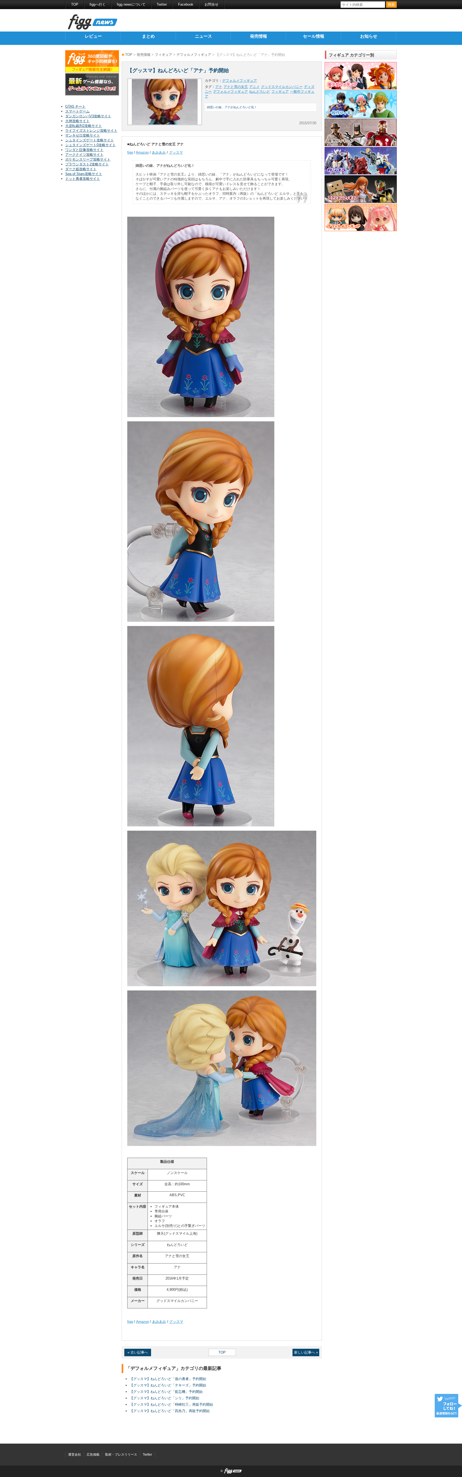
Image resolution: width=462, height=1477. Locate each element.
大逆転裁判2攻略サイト (83, 126)
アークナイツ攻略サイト (84, 155)
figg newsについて (131, 4)
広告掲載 (93, 1454)
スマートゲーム (77, 111)
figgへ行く (98, 4)
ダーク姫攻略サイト (81, 169)
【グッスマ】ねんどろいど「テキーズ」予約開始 (168, 1385)
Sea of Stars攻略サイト (83, 174)
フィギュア (163, 55)
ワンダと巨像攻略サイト (84, 150)
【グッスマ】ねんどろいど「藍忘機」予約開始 (166, 1392)
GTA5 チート (75, 106)
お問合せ (211, 4)
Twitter (162, 4)
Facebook (185, 4)
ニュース (203, 36)
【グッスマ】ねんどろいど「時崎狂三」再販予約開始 (171, 1404)
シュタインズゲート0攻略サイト (90, 145)
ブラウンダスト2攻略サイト (87, 164)
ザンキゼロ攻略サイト (82, 135)
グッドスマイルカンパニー (282, 87)
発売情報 (258, 36)
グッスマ (176, 152)
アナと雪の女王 (236, 87)
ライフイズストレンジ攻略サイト (91, 131)
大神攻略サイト (77, 121)
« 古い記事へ (138, 1352)
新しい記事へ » (306, 1352)
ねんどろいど (259, 92)
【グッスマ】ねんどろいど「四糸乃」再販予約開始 (170, 1411)
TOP (74, 4)
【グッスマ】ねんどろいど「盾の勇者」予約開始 (168, 1379)
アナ (218, 87)
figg (130, 152)
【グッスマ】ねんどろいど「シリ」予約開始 (164, 1398)
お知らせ (368, 36)
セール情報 (313, 36)
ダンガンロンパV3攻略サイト (88, 116)
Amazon (142, 152)
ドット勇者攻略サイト (82, 179)
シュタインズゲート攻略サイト (89, 140)
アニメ (254, 87)
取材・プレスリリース (121, 1454)
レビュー (93, 36)
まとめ (148, 36)
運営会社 (74, 1454)
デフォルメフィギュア (193, 55)
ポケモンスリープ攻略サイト (87, 159)
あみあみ (159, 152)
